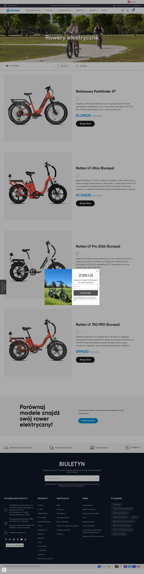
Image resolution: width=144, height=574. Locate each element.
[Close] (97, 271)
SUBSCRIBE (85, 293)
